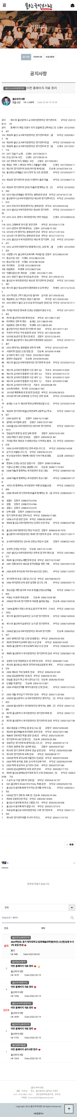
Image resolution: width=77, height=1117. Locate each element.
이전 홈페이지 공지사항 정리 (24, 1049)
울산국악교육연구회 (21, 937)
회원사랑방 (50, 57)
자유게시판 (37, 57)
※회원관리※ (38, 1113)
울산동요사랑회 (19, 962)
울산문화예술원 (19, 1045)
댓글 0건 (16, 102)
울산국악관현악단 (20, 982)
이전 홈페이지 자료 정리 (22, 966)
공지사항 (26, 57)
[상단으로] (68, 1108)
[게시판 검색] (72, 918)
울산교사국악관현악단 (21, 1003)
